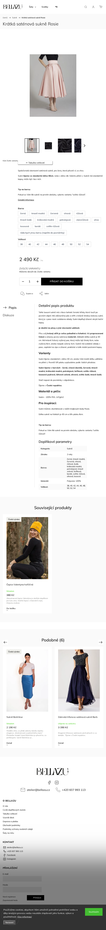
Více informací (24, 916)
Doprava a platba (10, 821)
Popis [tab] (13, 308)
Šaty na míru (8, 833)
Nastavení (9, 922)
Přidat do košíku (62, 281)
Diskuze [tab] (8, 315)
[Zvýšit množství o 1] (37, 281)
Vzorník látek (8, 817)
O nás (5, 806)
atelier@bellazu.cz (38, 789)
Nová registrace (9, 897)
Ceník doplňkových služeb (14, 810)
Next (101, 642)
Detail (9, 743)
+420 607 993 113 (74, 789)
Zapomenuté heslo (10, 900)
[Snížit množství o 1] (22, 281)
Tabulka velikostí (10, 813)
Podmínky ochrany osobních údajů (18, 829)
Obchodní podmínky (11, 825)
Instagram (57, 783)
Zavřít (96, 303)
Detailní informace (26, 200)
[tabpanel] (27, 563)
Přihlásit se (37, 898)
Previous (6, 642)
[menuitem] (32, 7)
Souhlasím (94, 912)
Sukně (69, 448)
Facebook (49, 783)
